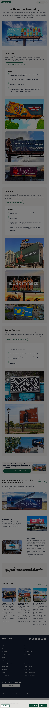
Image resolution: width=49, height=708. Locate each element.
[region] (24, 704)
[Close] (47, 702)
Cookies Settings (5, 705)
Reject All (43, 705)
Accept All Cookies (34, 705)
